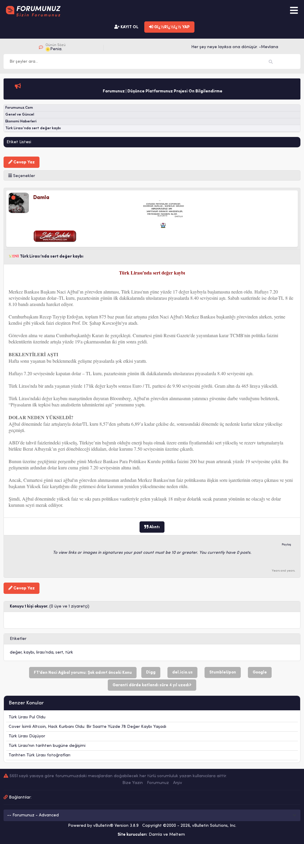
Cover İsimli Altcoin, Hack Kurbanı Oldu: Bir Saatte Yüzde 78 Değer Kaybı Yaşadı (87, 727)
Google (260, 672)
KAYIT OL (129, 27)
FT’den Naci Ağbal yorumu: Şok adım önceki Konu (83, 673)
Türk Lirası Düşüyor (27, 736)
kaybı (29, 652)
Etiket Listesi (19, 142)
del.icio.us (182, 672)
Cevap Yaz (23, 162)
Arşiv (177, 783)
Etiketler (18, 639)
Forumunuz (158, 783)
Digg (151, 672)
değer (16, 652)
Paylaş (286, 544)
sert (59, 652)
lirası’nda (44, 652)
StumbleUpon (222, 672)
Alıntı (154, 527)
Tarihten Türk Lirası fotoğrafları (39, 755)
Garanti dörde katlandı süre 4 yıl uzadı (151, 685)
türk (69, 652)
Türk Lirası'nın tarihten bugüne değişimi (47, 746)
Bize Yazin (132, 783)
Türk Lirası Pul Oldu (27, 717)
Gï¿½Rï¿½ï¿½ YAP (171, 27)
